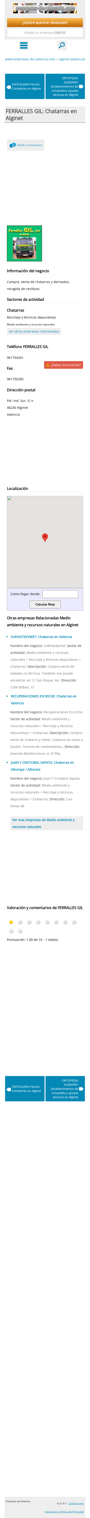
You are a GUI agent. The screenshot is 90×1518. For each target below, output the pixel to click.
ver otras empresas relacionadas (34, 331)
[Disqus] (45, 1007)
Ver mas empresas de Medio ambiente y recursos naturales (43, 823)
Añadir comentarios (29, 145)
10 (20, 931)
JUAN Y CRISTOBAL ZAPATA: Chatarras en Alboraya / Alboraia (42, 766)
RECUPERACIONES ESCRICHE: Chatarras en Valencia (44, 699)
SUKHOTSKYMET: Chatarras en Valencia (41, 637)
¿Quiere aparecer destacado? (45, 22)
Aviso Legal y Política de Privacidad (64, 1511)
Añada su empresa (45, 32)
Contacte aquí (76, 1503)
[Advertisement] (45, 187)
